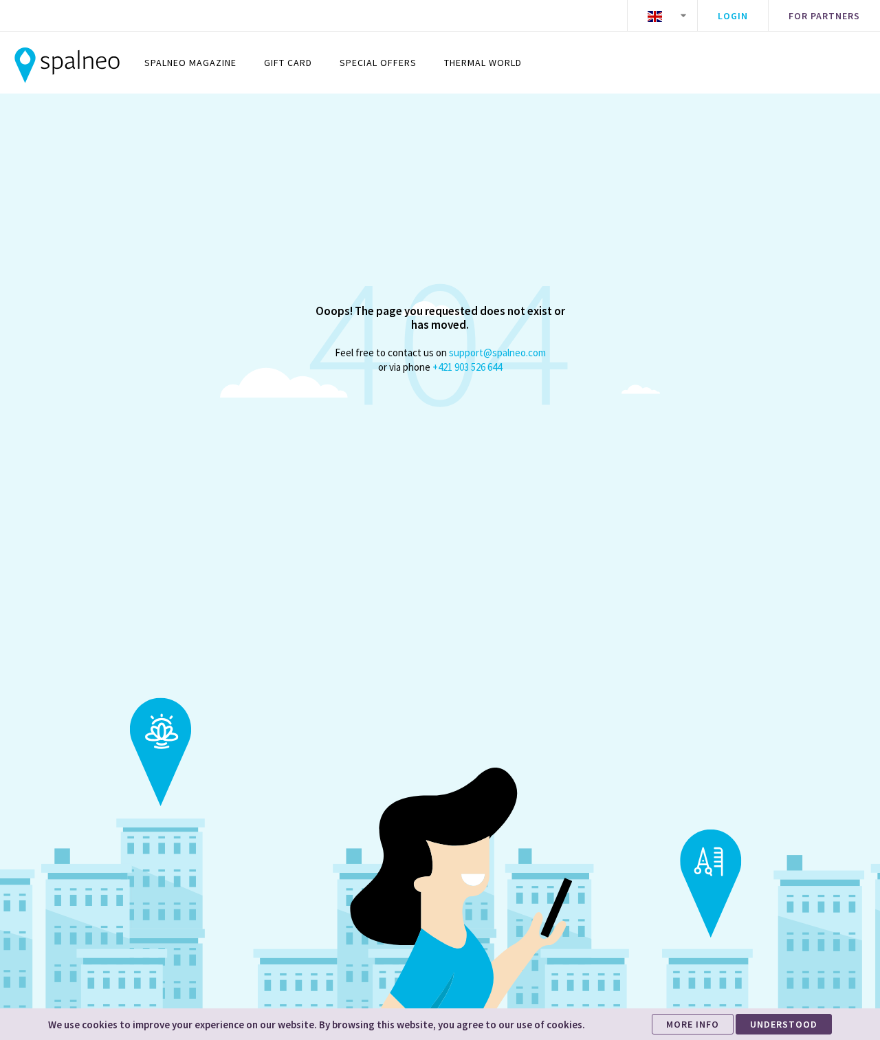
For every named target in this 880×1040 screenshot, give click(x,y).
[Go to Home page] (67, 62)
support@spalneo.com (497, 352)
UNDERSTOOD (783, 1024)
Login (733, 16)
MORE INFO (692, 1024)
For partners (824, 16)
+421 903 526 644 (467, 366)
